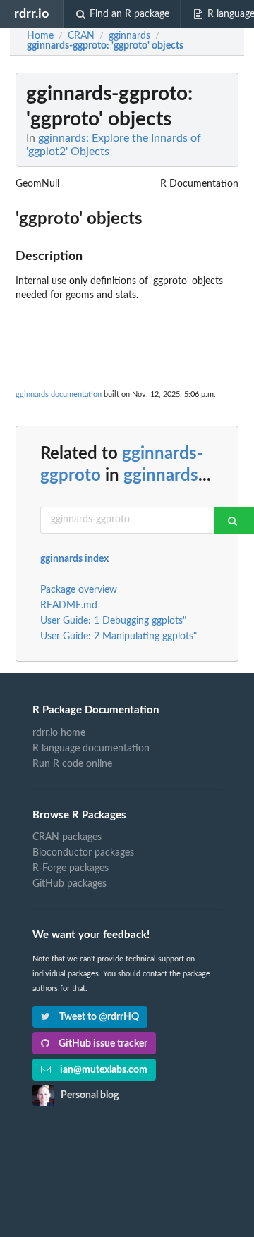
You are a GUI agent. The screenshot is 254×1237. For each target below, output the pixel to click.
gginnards (160, 475)
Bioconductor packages (83, 853)
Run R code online (72, 764)
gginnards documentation (59, 394)
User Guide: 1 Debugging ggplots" (113, 621)
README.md (68, 605)
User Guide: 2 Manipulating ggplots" (118, 636)
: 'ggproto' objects (105, 46)
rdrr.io (31, 14)
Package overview (78, 590)
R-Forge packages (70, 868)
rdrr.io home (58, 733)
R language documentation (91, 748)
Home (40, 36)
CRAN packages (67, 837)
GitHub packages (69, 884)
